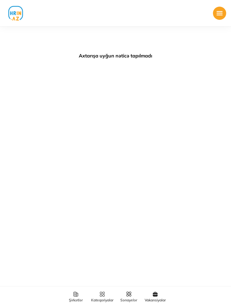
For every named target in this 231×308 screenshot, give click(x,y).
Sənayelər (128, 300)
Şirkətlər (76, 300)
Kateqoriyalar (102, 300)
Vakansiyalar (155, 300)
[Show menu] (219, 13)
